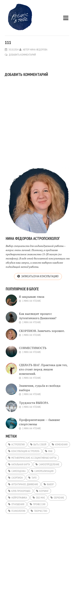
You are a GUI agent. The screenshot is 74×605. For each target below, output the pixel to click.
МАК (50, 451)
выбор (50, 484)
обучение (59, 497)
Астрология (18, 444)
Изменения (61, 444)
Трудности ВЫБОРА (33, 403)
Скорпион (17, 477)
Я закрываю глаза (31, 297)
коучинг (44, 491)
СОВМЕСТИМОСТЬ (32, 348)
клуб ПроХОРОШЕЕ (21, 491)
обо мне (40, 497)
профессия (39, 504)
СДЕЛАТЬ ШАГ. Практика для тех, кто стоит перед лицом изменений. (43, 369)
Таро (34, 477)
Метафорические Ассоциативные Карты (33, 457)
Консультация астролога (25, 451)
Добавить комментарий (22, 54)
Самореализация (44, 471)
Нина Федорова (38, 49)
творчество (40, 511)
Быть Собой (39, 444)
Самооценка (18, 471)
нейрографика (19, 497)
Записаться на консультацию (40, 276)
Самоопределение (49, 464)
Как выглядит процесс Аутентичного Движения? (37, 316)
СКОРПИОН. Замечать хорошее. (42, 331)
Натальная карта (20, 464)
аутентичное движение (24, 484)
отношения (17, 504)
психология (18, 511)
